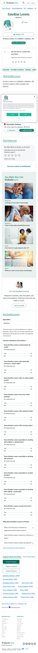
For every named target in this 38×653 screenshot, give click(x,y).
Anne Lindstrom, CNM (10, 590)
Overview (6, 70)
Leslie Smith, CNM (9, 586)
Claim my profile (19, 306)
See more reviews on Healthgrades (19, 166)
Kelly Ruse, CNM (27, 583)
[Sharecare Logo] (12, 2)
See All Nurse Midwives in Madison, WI (14, 604)
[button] (26, 340)
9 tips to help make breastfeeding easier (17, 225)
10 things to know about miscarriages (16, 203)
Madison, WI (20, 34)
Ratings (28, 70)
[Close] (34, 96)
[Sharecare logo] (19, 642)
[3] (18, 61)
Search (23, 2)
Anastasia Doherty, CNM (10, 583)
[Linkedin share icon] (29, 644)
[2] (15, 61)
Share (26, 22)
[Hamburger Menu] (4, 2)
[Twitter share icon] (32, 644)
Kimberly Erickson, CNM (10, 593)
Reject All (12, 114)
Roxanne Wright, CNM (10, 579)
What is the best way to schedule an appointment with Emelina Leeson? (15, 528)
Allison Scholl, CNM (27, 597)
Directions (12, 130)
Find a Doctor (6, 8)
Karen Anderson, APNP (25, 586)
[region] (19, 108)
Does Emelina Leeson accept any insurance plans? (18, 536)
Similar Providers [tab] (11, 562)
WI (25, 8)
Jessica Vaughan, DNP (10, 597)
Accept (25, 114)
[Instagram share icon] (26, 644)
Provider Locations (17, 70)
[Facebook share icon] (24, 644)
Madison (30, 8)
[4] (21, 61)
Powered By (5, 607)
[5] (24, 61)
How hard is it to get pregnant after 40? (17, 248)
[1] (12, 61)
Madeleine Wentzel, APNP (11, 576)
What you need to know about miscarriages (18, 270)
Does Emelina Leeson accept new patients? (18, 543)
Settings (18, 118)
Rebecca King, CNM (28, 593)
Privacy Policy (12, 108)
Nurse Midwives (17, 8)
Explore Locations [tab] (11, 566)
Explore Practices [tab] (11, 571)
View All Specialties (29, 557)
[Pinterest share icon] (34, 644)
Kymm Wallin (24, 590)
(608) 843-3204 (27, 130)
